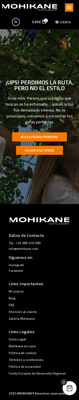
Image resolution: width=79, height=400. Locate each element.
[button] (69, 7)
